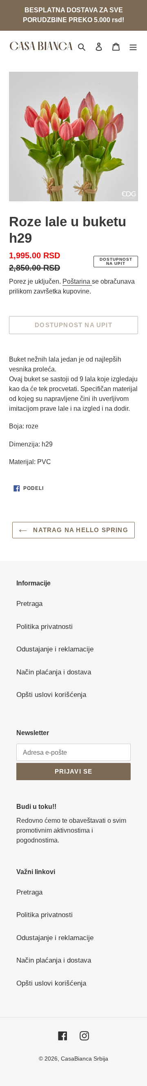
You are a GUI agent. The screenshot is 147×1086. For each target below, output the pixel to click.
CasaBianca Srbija (84, 1058)
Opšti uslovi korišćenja (51, 695)
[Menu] (133, 46)
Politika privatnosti (44, 627)
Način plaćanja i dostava (53, 672)
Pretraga (29, 604)
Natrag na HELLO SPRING (79, 529)
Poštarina (77, 281)
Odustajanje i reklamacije (55, 649)
